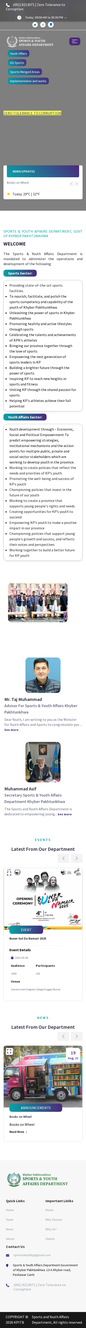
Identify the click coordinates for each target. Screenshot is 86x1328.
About (10, 1239)
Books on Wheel (18, 182)
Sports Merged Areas (25, 72)
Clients (50, 1239)
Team (9, 1220)
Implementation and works (28, 81)
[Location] (51, 24)
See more (11, 730)
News (10, 1229)
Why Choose (53, 1220)
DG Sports (17, 63)
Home (10, 1210)
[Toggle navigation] (74, 41)
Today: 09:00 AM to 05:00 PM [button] (44, 17)
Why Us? (51, 1229)
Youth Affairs (18, 53)
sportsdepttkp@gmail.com (32, 1255)
